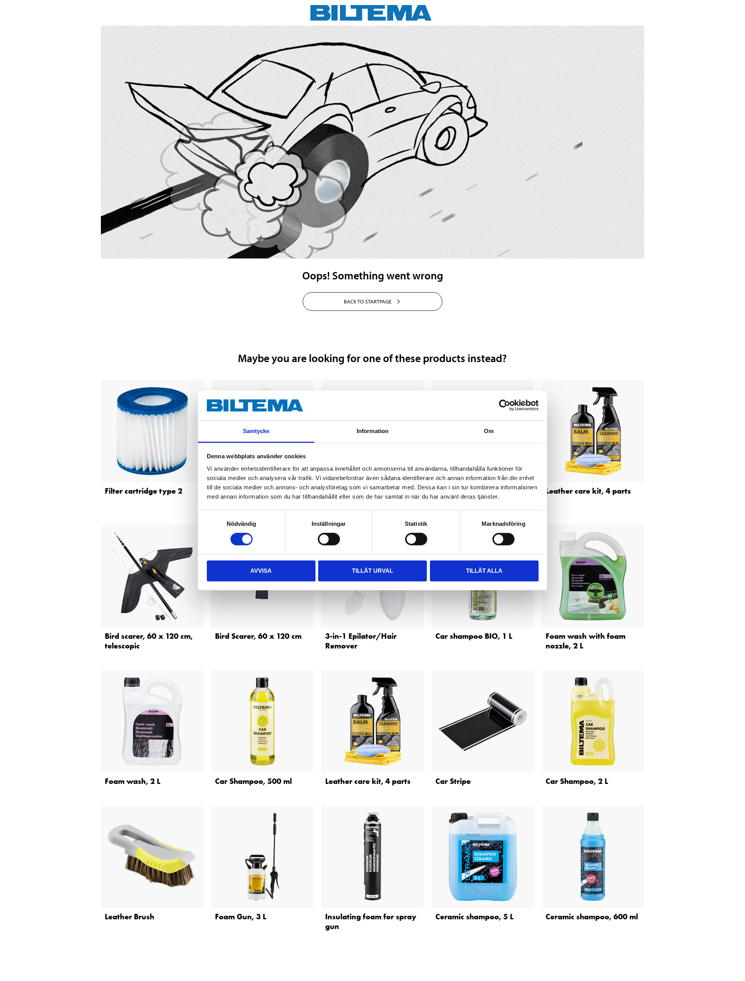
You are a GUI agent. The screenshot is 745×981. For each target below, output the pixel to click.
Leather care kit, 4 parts (588, 491)
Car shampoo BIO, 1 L (473, 636)
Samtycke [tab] (256, 431)
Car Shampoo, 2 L (577, 781)
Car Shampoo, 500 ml (253, 781)
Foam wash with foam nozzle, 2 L (585, 641)
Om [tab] (489, 431)
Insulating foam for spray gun (370, 921)
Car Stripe (453, 781)
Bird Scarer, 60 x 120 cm (258, 636)
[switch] (329, 539)
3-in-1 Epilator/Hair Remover (361, 641)
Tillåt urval (372, 570)
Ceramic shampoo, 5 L (474, 917)
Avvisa (261, 570)
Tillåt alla (484, 570)
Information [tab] (372, 431)
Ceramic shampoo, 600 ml (592, 917)
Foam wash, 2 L (132, 781)
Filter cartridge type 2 (143, 491)
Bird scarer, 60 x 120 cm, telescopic (149, 641)
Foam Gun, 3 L (240, 917)
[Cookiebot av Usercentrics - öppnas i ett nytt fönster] (505, 405)
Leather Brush (129, 917)
